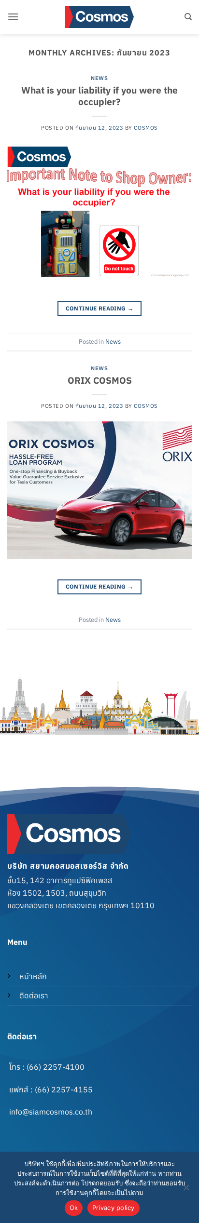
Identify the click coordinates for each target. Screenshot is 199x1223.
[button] (13, 16)
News (99, 78)
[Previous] (82, 744)
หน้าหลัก (33, 976)
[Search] (188, 17)
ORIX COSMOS (100, 380)
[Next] (109, 744)
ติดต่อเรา (33, 995)
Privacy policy (113, 1207)
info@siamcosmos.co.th (50, 1111)
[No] (186, 1190)
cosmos (145, 127)
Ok (74, 1207)
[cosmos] (99, 17)
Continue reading (100, 308)
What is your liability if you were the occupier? (99, 96)
